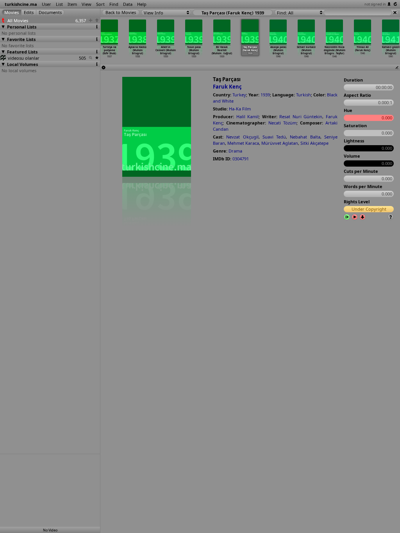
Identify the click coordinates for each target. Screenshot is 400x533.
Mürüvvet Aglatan (279, 143)
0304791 (240, 159)
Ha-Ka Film (240, 109)
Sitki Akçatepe (314, 143)
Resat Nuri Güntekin (300, 116)
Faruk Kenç (227, 86)
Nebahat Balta (305, 137)
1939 (265, 95)
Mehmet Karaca (243, 143)
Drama (235, 151)
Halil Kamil (247, 116)
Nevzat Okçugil (242, 137)
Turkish (303, 95)
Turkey (239, 95)
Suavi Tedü (274, 137)
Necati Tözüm (282, 123)
